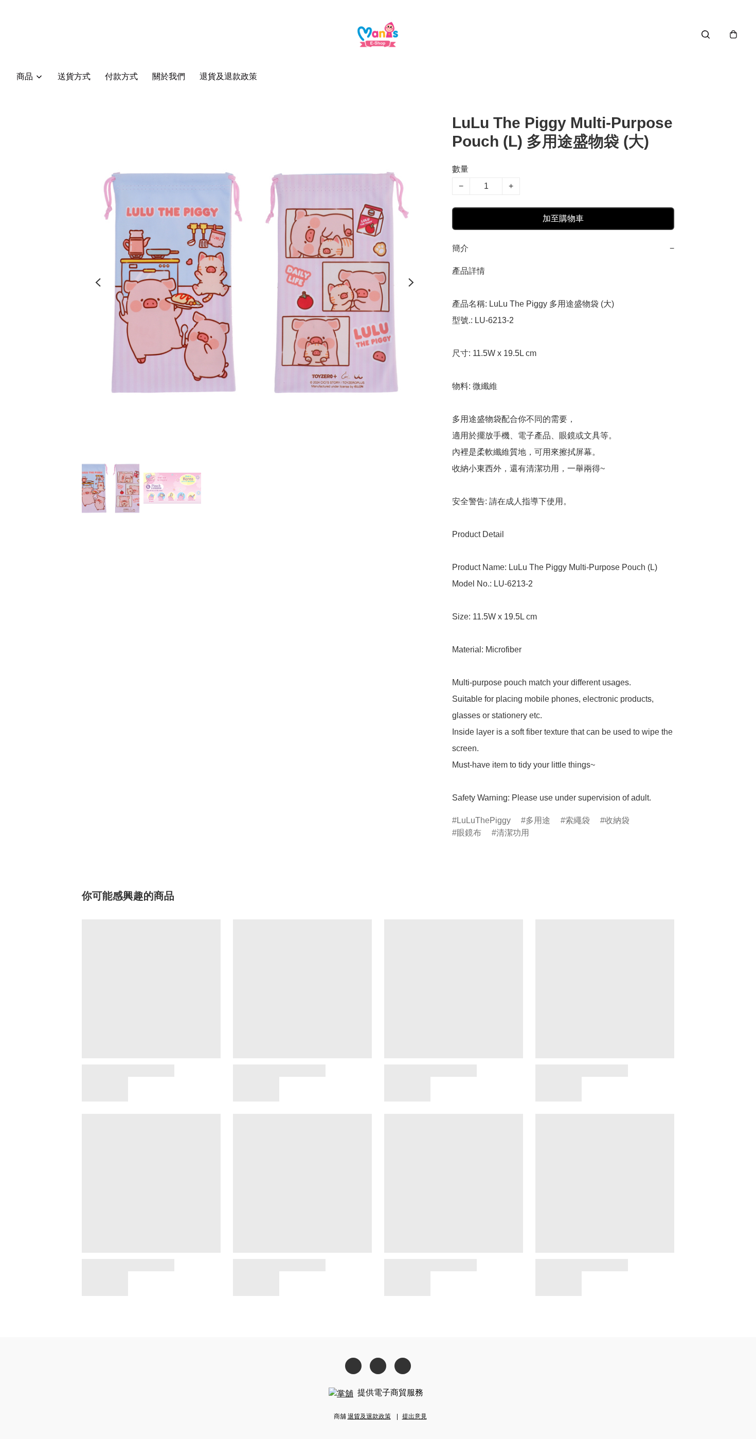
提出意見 (414, 1416)
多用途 (538, 820)
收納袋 (617, 820)
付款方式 (121, 76)
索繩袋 (577, 820)
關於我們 (168, 76)
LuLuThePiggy (484, 820)
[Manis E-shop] (378, 34)
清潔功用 (512, 832)
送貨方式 (74, 76)
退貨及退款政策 (228, 76)
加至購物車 (563, 218)
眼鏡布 (469, 832)
